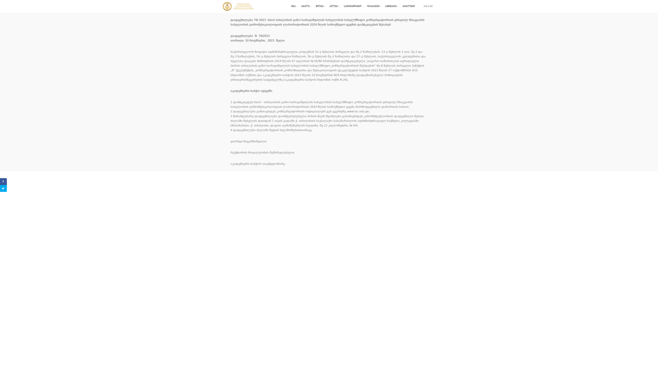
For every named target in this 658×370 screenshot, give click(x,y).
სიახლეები (409, 6)
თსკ (293, 6)
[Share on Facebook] (3, 181)
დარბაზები (373, 6)
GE (431, 6)
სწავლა (305, 6)
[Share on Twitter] (3, 188)
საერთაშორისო (352, 6)
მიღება (320, 6)
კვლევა (334, 6)
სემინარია (391, 6)
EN (425, 6)
